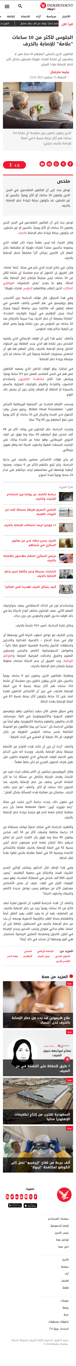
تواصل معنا (62, 1240)
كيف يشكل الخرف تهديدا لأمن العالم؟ (30, 587)
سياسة (51, 16)
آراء (38, 16)
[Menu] (7, 6)
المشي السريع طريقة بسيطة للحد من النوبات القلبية (30, 512)
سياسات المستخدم (58, 1219)
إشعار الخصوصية (60, 1226)
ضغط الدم (12, 956)
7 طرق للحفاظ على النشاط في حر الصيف (43, 1068)
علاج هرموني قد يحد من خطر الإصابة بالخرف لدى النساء (41, 1020)
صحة (45, 976)
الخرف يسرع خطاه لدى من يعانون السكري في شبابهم (34, 543)
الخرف (22, 233)
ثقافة (11, 16)
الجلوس (28, 288)
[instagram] (26, 1197)
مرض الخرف (43, 956)
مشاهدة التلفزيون (31, 379)
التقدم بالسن (63, 961)
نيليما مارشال (59, 72)
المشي (28, 951)
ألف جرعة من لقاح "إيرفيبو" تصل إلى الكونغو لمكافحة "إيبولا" (40, 1165)
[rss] (7, 1197)
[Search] (20, 6)
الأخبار (66, 16)
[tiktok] (12, 1197)
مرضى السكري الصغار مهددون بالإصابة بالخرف (29, 558)
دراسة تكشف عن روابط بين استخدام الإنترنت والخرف (31, 496)
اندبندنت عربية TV (59, 1329)
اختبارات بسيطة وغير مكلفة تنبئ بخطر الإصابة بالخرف (30, 573)
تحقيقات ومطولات (58, 1322)
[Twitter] (30, 1197)
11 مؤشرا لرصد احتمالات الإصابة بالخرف (30, 525)
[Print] (42, 164)
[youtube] (21, 1197)
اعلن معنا (63, 1247)
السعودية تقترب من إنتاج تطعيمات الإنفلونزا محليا (42, 1116)
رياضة (66, 1308)
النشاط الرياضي (45, 951)
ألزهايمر (27, 956)
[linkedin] (16, 1197)
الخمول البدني (62, 956)
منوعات (65, 1301)
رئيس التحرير (62, 1233)
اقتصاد (25, 16)
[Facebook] (35, 1197)
